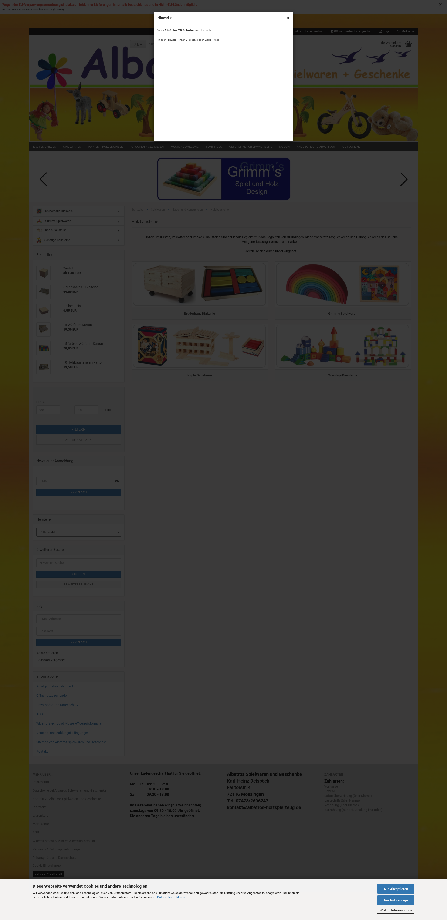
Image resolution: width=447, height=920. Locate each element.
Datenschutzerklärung (171, 897)
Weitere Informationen (396, 910)
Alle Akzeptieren (396, 889)
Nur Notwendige (396, 900)
